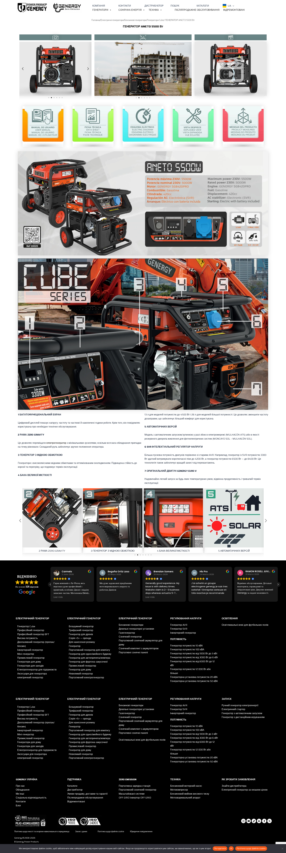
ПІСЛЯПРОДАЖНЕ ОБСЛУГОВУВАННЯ (197, 9)
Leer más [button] (104, 597)
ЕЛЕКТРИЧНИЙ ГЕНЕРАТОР (32, 618)
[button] (232, 6)
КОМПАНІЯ (98, 6)
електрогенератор (56, 443)
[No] (282, 848)
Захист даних (81, 831)
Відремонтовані (234, 9)
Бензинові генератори (135, 20)
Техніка (154, 9)
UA (229, 6)
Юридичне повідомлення (141, 831)
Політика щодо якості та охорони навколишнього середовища (41, 831)
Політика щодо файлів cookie (111, 831)
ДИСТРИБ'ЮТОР (154, 6)
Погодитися (220, 848)
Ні (231, 848)
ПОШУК (175, 6)
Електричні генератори (112, 20)
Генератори (100, 9)
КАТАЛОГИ (203, 6)
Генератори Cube (155, 20)
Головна (95, 20)
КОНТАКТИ (124, 6)
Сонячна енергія (130, 9)
